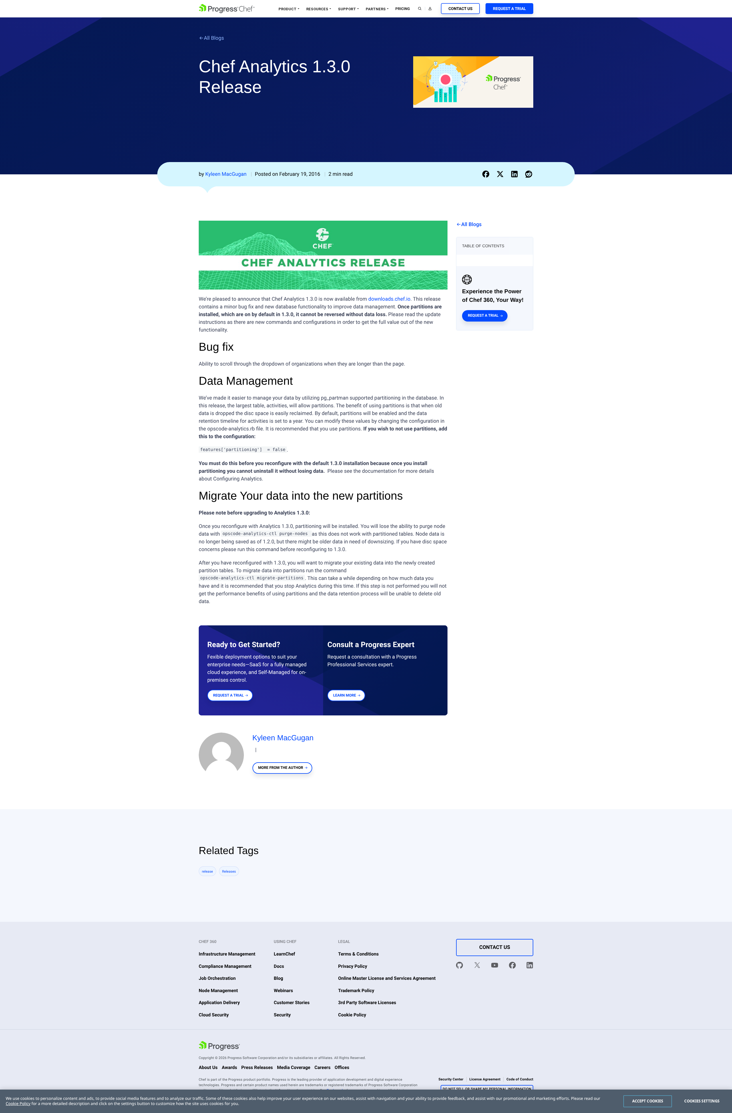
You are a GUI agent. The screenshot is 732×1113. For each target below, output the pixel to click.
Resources (317, 9)
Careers (323, 1067)
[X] (477, 966)
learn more (344, 695)
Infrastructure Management (227, 954)
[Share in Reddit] (528, 174)
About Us (208, 1067)
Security (282, 1015)
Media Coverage (294, 1067)
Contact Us (460, 9)
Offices (342, 1067)
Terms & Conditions (358, 954)
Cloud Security (214, 1015)
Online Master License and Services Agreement (387, 978)
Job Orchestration (217, 978)
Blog (278, 978)
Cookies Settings (701, 1101)
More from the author (280, 768)
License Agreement (485, 1079)
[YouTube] (494, 966)
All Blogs (214, 38)
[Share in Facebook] (487, 174)
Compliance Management (225, 966)
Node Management (218, 990)
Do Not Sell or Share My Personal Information (487, 1089)
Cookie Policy (352, 1015)
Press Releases (257, 1067)
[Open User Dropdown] (430, 8)
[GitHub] (459, 966)
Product (288, 9)
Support (347, 9)
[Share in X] (501, 174)
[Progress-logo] (219, 1046)
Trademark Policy (356, 990)
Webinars (283, 990)
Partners (376, 9)
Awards (229, 1067)
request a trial (228, 695)
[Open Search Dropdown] (420, 8)
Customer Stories (292, 1002)
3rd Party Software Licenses (367, 1002)
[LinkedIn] (529, 966)
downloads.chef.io (389, 299)
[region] (366, 1101)
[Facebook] (512, 966)
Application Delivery (219, 1002)
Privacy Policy (352, 966)
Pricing (402, 9)
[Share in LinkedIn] (515, 174)
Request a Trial (509, 9)
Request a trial (483, 316)
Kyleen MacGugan (283, 737)
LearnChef (284, 954)
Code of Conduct (519, 1079)
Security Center (450, 1079)
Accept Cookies (647, 1101)
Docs (279, 966)
